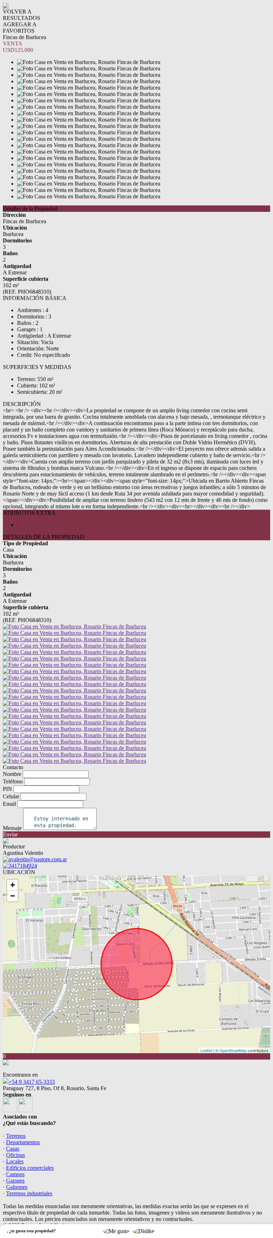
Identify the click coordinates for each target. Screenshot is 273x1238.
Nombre (12, 774)
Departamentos (23, 1142)
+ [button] (12, 884)
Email (9, 804)
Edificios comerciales (30, 1168)
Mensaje (12, 828)
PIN (7, 789)
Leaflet (206, 1050)
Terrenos (16, 1136)
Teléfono (13, 781)
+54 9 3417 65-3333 (32, 1082)
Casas (12, 1149)
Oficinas (15, 1155)
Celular (11, 796)
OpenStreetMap (233, 1050)
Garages (15, 1181)
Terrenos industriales (29, 1193)
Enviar (10, 834)
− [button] (12, 895)
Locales (14, 1161)
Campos (15, 1174)
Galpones (16, 1187)
